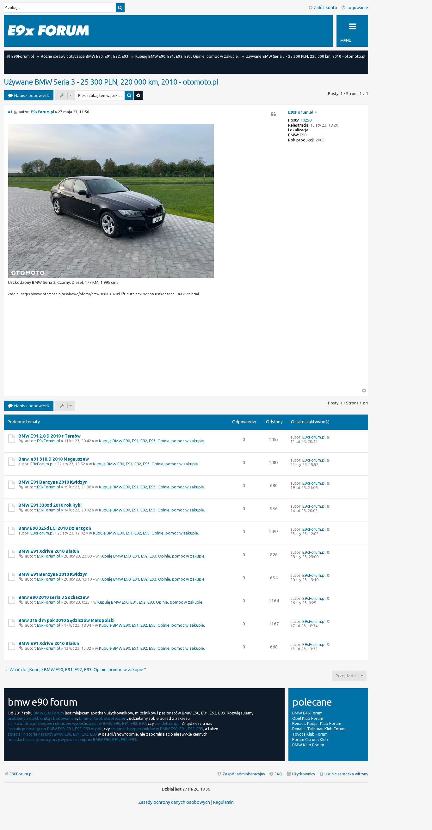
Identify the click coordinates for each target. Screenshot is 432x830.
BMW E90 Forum (49, 713)
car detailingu (167, 723)
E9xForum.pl (300, 112)
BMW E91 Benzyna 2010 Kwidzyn (53, 482)
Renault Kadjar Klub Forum (316, 723)
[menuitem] (343, 774)
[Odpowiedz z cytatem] (273, 114)
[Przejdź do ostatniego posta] (328, 437)
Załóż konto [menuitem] (325, 7)
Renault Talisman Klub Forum (319, 728)
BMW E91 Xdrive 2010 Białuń (48, 551)
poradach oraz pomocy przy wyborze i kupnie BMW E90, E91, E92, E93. (72, 739)
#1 (10, 112)
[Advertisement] (143, 344)
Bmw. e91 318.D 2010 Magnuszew (53, 459)
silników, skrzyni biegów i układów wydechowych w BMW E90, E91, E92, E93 (77, 723)
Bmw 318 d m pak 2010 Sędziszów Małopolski (66, 620)
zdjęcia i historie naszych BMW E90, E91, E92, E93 (52, 734)
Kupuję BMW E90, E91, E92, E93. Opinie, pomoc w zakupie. (152, 441)
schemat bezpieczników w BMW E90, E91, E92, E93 (157, 728)
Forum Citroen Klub (310, 739)
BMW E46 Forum (307, 713)
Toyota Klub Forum (310, 734)
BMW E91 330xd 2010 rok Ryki (50, 505)
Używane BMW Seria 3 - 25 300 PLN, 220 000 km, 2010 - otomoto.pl (111, 82)
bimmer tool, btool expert (103, 718)
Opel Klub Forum (307, 718)
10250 (306, 120)
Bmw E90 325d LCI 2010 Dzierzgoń (54, 528)
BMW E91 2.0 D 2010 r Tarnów (49, 436)
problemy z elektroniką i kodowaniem (42, 718)
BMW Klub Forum (308, 745)
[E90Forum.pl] (48, 30)
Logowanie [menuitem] (357, 7)
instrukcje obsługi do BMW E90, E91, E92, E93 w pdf (55, 728)
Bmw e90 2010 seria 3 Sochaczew (53, 597)
